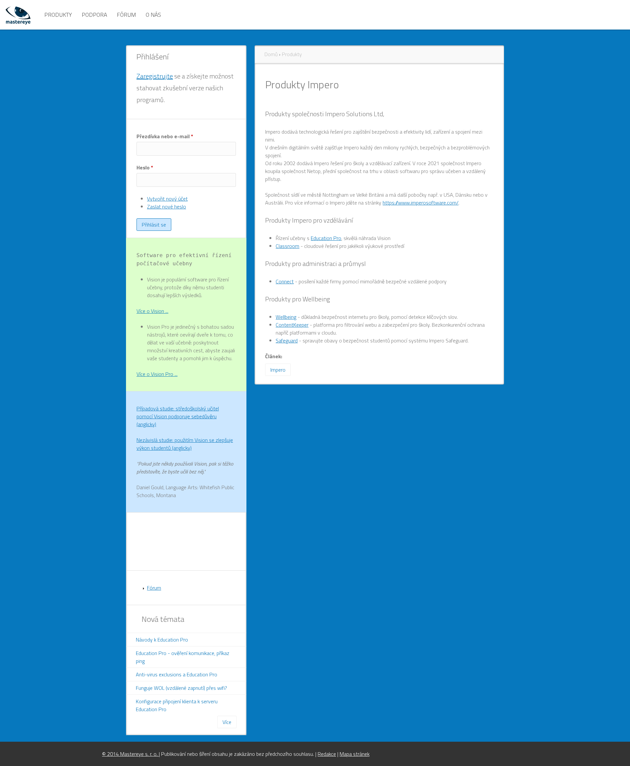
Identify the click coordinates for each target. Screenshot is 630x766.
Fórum (126, 14)
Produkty (58, 14)
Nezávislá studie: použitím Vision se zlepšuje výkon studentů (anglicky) (184, 444)
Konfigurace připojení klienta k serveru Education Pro (177, 705)
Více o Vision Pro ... (157, 374)
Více (226, 722)
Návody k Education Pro (162, 640)
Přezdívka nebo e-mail (164, 136)
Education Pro (326, 238)
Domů (271, 54)
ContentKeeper (292, 325)
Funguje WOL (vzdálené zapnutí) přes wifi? (181, 688)
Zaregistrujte (154, 76)
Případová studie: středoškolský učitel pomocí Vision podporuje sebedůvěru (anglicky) (177, 416)
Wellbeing (286, 317)
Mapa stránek (354, 754)
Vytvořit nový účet (167, 199)
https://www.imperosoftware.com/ (420, 203)
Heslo (144, 167)
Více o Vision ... (152, 311)
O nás (153, 14)
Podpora (94, 14)
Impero (277, 370)
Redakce (327, 754)
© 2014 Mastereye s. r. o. (130, 754)
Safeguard (287, 340)
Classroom (287, 246)
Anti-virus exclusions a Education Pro (176, 674)
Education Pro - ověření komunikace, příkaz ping (182, 657)
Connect (285, 281)
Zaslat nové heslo (166, 206)
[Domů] (18, 15)
